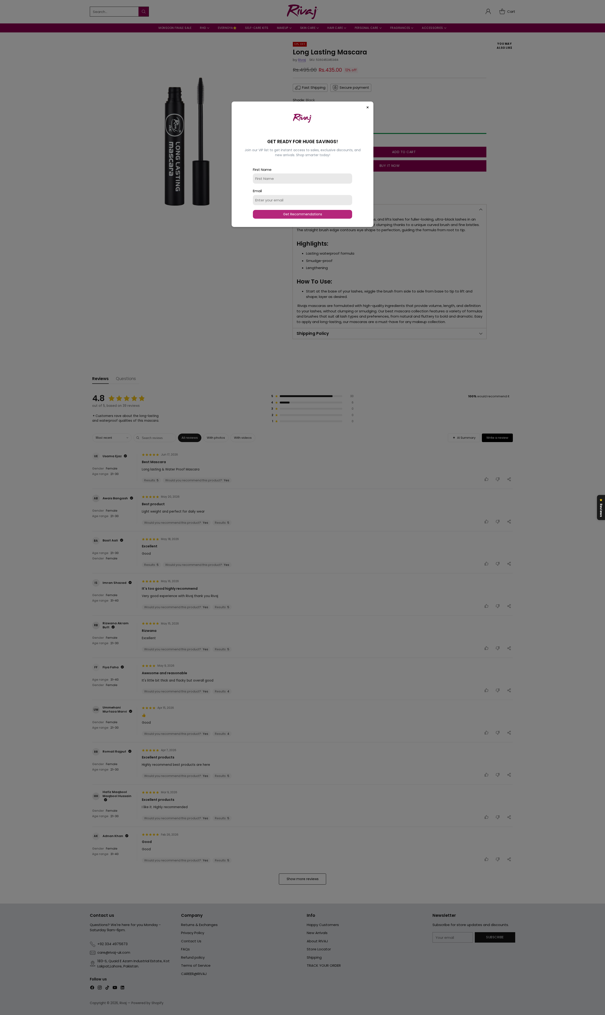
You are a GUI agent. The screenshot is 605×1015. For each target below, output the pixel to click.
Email (257, 190)
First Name (262, 169)
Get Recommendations (302, 214)
